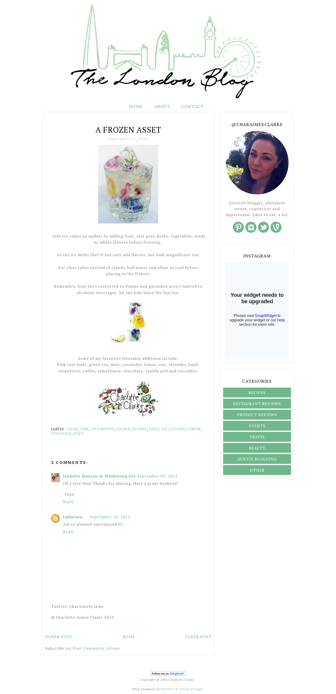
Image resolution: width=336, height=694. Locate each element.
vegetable (61, 433)
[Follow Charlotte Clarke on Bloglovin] (168, 675)
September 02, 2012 (157, 476)
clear (72, 429)
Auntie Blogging (257, 459)
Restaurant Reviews (257, 403)
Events (257, 425)
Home (136, 106)
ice (165, 429)
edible (123, 429)
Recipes (257, 392)
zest (78, 433)
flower (140, 429)
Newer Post (58, 636)
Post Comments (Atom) (96, 648)
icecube (177, 429)
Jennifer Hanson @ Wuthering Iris (99, 476)
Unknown (73, 517)
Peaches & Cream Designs (182, 689)
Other (257, 470)
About (162, 106)
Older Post (198, 636)
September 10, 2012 (110, 517)
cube (84, 429)
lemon (193, 429)
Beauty (257, 448)
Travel (257, 437)
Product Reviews (257, 414)
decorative (103, 429)
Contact (192, 106)
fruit (154, 429)
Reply (68, 501)
